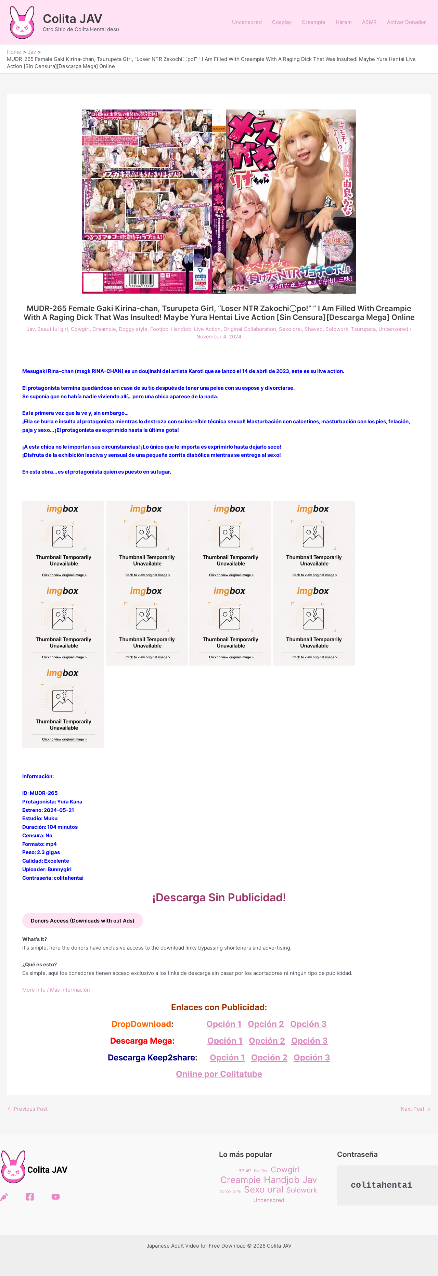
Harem (344, 22)
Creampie (313, 22)
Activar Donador (406, 22)
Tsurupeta (363, 329)
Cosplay (282, 22)
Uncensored (247, 22)
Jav (31, 329)
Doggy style (133, 329)
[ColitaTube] (55, 1197)
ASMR (369, 22)
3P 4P (245, 1170)
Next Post (415, 1108)
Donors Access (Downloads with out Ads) (82, 920)
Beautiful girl (52, 329)
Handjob (181, 329)
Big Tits (261, 1171)
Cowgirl (80, 329)
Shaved (314, 329)
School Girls (230, 1191)
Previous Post (28, 1108)
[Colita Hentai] (4, 1197)
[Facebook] (30, 1197)
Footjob (159, 329)
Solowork (336, 329)
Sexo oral (290, 329)
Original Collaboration (249, 329)
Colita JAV (72, 18)
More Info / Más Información (56, 990)
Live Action (207, 329)
